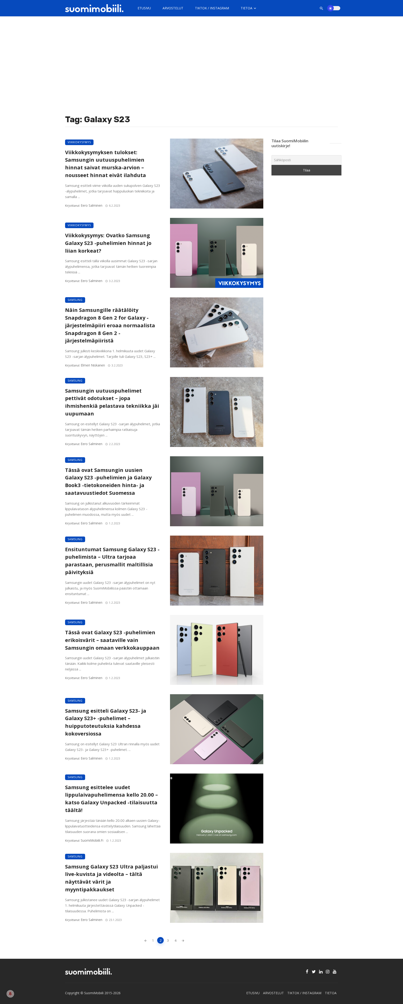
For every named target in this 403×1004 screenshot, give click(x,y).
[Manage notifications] (10, 993)
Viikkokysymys (79, 142)
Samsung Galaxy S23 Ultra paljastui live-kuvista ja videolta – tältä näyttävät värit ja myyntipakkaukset (111, 878)
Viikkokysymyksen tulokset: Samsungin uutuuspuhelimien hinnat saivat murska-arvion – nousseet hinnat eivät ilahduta (105, 163)
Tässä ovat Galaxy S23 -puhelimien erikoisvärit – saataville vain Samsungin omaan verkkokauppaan (112, 640)
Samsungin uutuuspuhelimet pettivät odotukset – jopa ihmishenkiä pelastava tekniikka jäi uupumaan (112, 402)
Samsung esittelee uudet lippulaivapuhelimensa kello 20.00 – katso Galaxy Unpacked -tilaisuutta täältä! (111, 798)
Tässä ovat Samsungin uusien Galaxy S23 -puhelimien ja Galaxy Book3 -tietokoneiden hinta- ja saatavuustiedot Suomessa (108, 481)
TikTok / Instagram (212, 8)
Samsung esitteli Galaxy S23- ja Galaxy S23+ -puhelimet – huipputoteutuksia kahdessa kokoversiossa (105, 722)
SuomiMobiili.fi (92, 840)
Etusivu (144, 8)
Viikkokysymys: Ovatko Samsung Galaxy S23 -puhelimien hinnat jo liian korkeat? (108, 243)
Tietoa (246, 8)
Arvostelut (173, 8)
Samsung (75, 300)
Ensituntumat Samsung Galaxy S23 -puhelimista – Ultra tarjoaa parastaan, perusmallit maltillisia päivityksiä (112, 560)
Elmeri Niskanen (93, 365)
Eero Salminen (91, 205)
